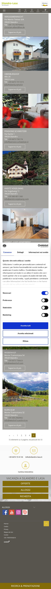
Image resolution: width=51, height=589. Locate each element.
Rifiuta (25, 341)
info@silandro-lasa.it (33, 457)
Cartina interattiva (25, 472)
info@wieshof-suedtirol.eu (16, 420)
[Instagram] (18, 512)
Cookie (6, 535)
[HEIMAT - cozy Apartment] (25, 223)
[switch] (45, 300)
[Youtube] (11, 512)
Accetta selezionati (25, 333)
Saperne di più (14, 32)
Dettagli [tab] (20, 252)
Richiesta (25, 496)
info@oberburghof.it (13, 84)
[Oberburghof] (25, 54)
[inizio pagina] (46, 523)
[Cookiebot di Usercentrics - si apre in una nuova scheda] (38, 245)
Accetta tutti (26, 326)
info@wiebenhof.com (13, 363)
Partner (6, 523)
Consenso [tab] (7, 252)
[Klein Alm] (25, 389)
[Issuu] (25, 512)
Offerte (25, 483)
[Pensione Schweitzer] (25, 111)
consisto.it (7, 541)
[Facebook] (5, 512)
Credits (6, 526)
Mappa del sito (8, 532)
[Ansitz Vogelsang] (25, 168)
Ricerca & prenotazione (25, 585)
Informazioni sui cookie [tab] (38, 252)
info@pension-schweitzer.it (16, 142)
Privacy (6, 529)
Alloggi (25, 489)
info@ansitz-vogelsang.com (16, 199)
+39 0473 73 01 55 (16, 457)
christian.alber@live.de (14, 27)
